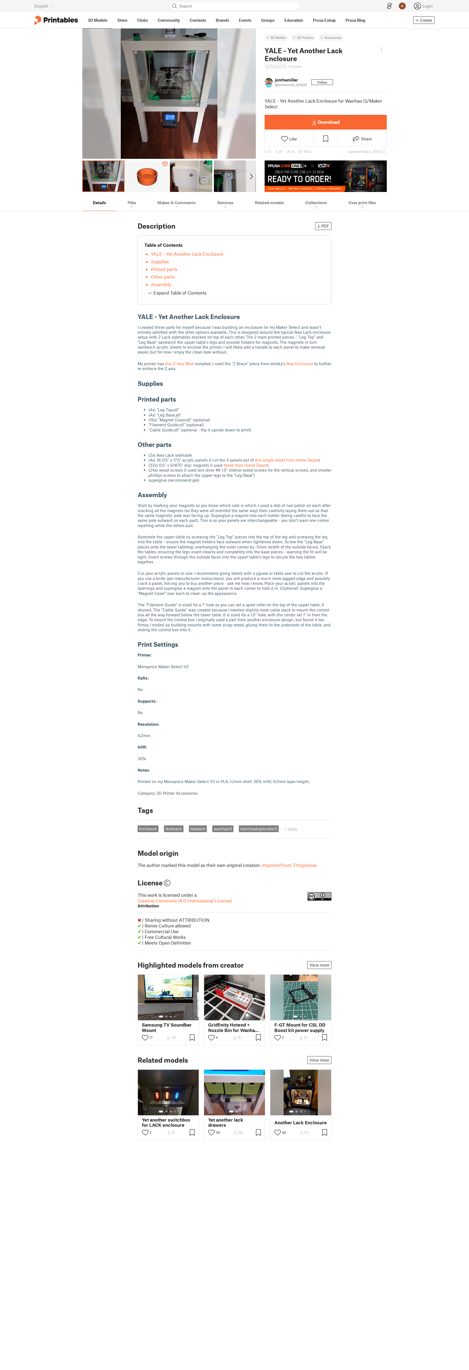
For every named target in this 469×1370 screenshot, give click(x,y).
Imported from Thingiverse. (290, 865)
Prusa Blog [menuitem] (355, 20)
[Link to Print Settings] (182, 644)
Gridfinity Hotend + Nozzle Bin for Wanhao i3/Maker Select (233, 1027)
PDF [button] (325, 225)
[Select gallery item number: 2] (166, 1016)
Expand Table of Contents (179, 292)
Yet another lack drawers (225, 1122)
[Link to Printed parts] (180, 399)
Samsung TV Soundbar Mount (167, 1027)
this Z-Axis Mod (179, 363)
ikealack (197, 828)
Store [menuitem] (122, 20)
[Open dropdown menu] (381, 50)
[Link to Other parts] (176, 444)
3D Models (278, 37)
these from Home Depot (245, 465)
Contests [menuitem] (198, 20)
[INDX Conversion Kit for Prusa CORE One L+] (326, 176)
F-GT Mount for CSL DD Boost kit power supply (299, 1027)
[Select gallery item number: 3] (171, 1016)
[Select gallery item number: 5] (309, 1111)
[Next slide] (251, 176)
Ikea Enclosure (299, 363)
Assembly (161, 284)
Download (329, 122)
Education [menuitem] (293, 20)
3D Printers (305, 37)
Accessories (332, 37)
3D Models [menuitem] (97, 20)
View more (319, 964)
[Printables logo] (56, 20)
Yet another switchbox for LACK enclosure (166, 1122)
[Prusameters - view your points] (402, 6)
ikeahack (173, 828)
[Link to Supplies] (167, 383)
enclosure (148, 828)
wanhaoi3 (223, 828)
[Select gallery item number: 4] (175, 1016)
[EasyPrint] (389, 6)
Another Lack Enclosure (300, 1122)
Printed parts (164, 269)
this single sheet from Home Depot (287, 459)
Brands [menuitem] (222, 20)
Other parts (163, 276)
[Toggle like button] (145, 1037)
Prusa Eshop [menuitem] (324, 20)
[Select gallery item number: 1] (161, 1016)
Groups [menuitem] (268, 20)
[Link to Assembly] (171, 494)
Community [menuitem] (169, 20)
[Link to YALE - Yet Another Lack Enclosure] (244, 316)
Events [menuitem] (245, 20)
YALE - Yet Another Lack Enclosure (187, 254)
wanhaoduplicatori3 (258, 828)
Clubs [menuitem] (142, 20)
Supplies (160, 261)
